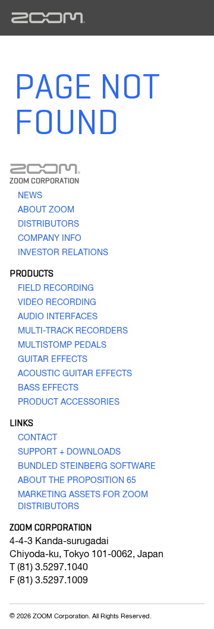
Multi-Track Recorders (73, 331)
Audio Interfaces (57, 317)
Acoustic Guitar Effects (75, 374)
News (30, 196)
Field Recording (56, 288)
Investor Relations (63, 253)
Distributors (48, 224)
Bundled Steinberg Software (87, 466)
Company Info (49, 238)
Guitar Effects (52, 359)
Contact (37, 438)
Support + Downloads (69, 452)
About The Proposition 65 (77, 480)
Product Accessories (68, 402)
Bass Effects (48, 388)
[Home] (48, 18)
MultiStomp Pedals (62, 345)
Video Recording (57, 302)
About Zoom (46, 210)
